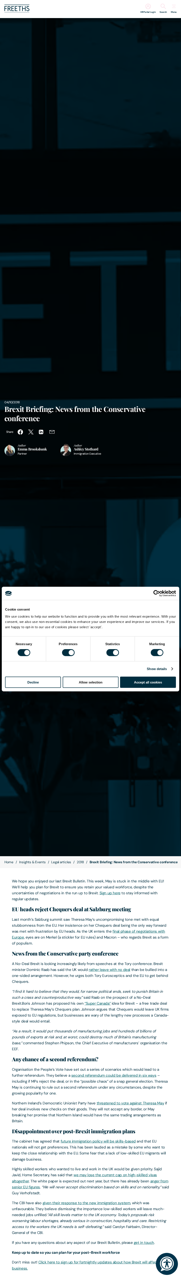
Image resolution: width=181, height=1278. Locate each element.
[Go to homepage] (16, 11)
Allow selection (90, 682)
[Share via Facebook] (20, 432)
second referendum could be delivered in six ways (113, 1075)
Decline (33, 682)
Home (8, 862)
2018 (80, 862)
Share (9, 432)
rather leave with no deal (109, 969)
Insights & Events (32, 862)
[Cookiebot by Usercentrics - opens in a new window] (156, 593)
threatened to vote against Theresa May (130, 1103)
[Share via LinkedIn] (41, 432)
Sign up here (110, 893)
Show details (157, 669)
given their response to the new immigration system (86, 1202)
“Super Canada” (98, 1003)
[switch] (68, 652)
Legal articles (61, 862)
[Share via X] (31, 432)
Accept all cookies (148, 682)
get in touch (144, 1242)
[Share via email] (52, 432)
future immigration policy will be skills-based (98, 1141)
